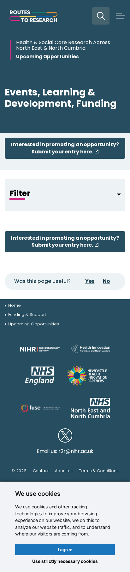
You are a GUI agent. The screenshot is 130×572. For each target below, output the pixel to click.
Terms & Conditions (98, 471)
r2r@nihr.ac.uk (75, 451)
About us (64, 471)
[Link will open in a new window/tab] (39, 349)
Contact (41, 471)
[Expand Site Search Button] (100, 16)
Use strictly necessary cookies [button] (65, 561)
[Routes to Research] (33, 16)
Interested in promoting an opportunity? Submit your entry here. (65, 148)
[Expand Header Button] (120, 15)
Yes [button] (90, 281)
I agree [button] (65, 549)
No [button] (106, 281)
